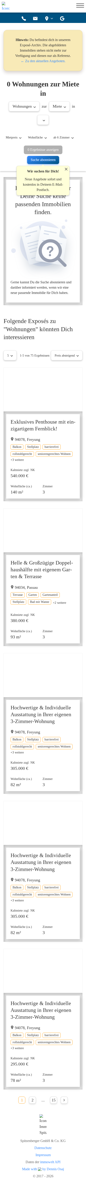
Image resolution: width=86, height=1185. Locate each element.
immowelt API (50, 1162)
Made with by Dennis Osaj (43, 1169)
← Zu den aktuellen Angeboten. (43, 61)
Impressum (43, 1155)
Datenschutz (43, 1148)
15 (54, 1100)
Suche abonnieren (43, 160)
